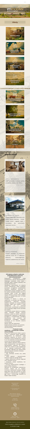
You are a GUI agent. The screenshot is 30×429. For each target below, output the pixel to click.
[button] (25, 2)
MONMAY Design (15, 426)
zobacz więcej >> (20, 184)
